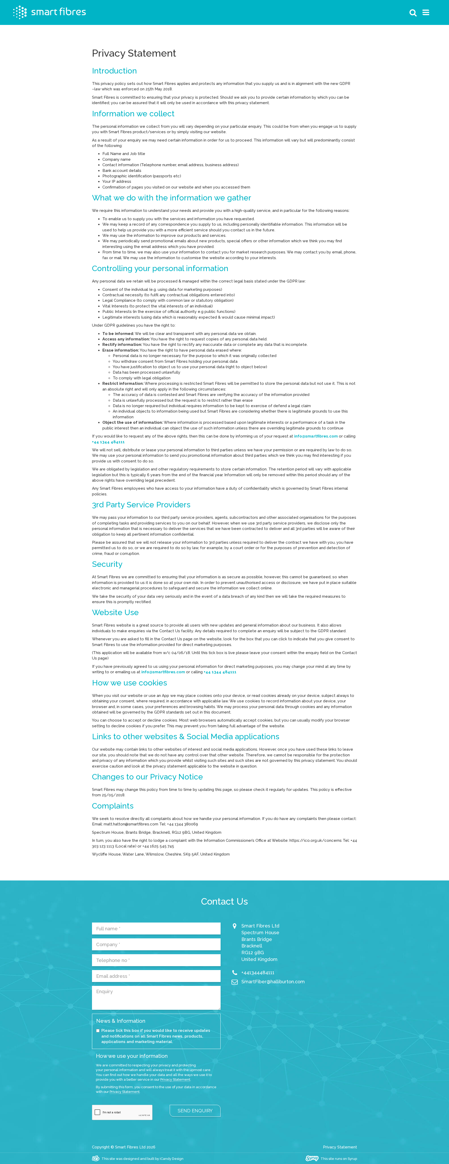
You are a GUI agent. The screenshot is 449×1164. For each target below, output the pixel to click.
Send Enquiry (195, 1110)
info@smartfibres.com (316, 436)
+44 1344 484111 (108, 442)
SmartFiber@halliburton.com (273, 981)
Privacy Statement (175, 1079)
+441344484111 (257, 972)
